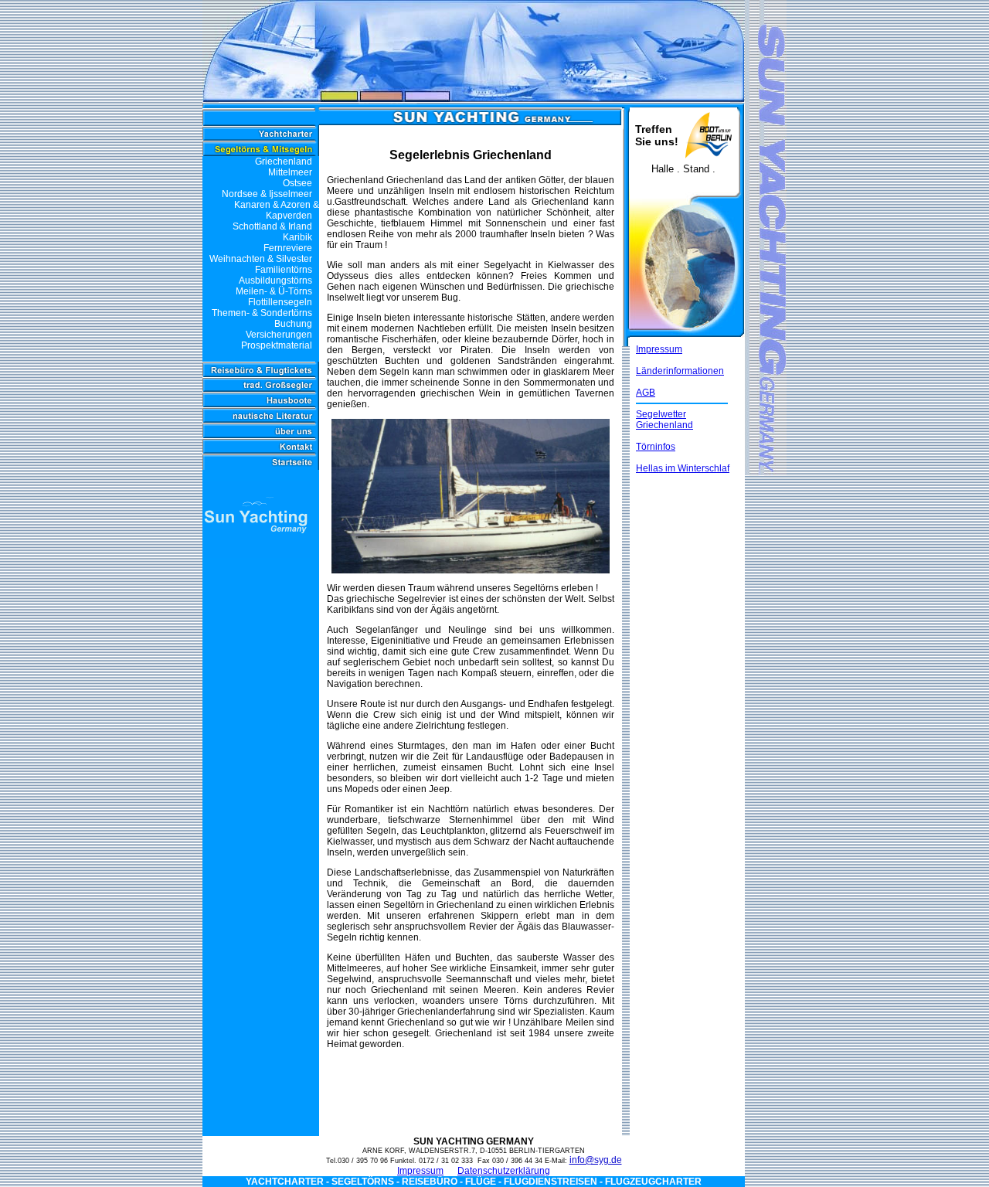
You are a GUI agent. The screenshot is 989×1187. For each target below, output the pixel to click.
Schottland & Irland (272, 226)
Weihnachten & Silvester (260, 258)
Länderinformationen (680, 371)
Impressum (659, 349)
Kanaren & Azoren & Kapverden (276, 210)
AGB (645, 392)
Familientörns (283, 269)
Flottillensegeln (280, 302)
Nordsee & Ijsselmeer (267, 194)
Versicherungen (282, 334)
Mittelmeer (290, 172)
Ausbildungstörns (275, 280)
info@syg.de (595, 1160)
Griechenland (283, 161)
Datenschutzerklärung (503, 1170)
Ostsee (297, 183)
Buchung (296, 323)
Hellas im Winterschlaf (682, 468)
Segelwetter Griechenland (664, 419)
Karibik (297, 237)
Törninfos (655, 446)
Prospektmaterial (280, 345)
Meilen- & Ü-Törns (274, 291)
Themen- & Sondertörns (262, 313)
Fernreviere (287, 248)
